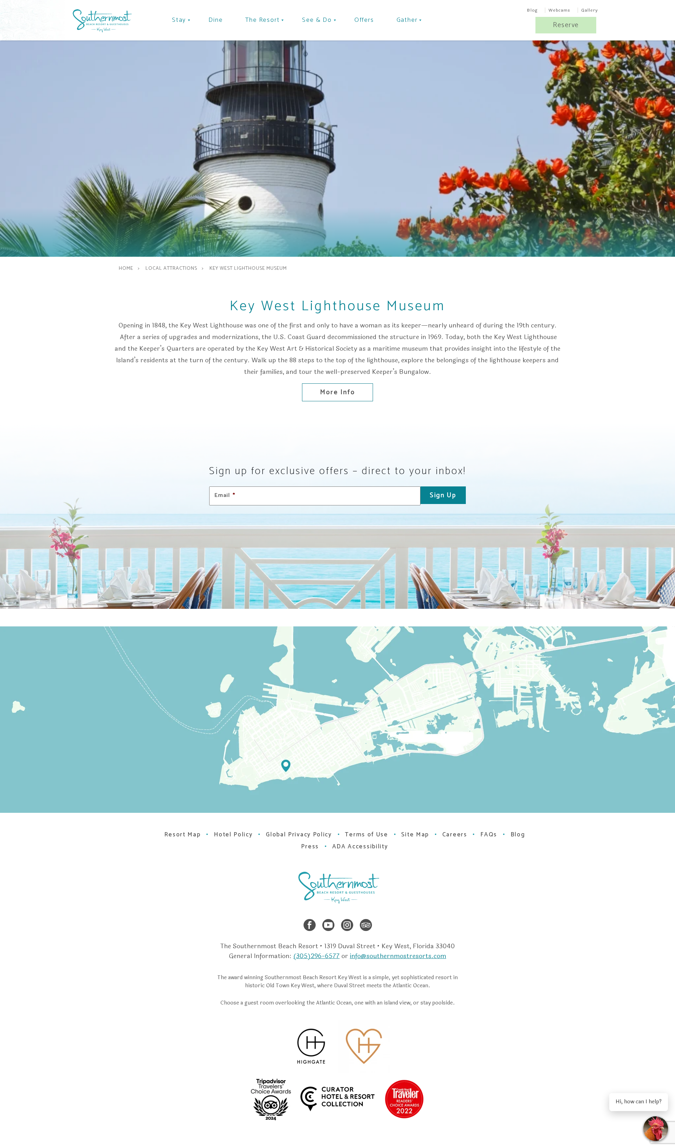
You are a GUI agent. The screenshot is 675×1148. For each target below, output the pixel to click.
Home (126, 269)
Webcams (559, 10)
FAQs (488, 835)
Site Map (415, 835)
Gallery (589, 10)
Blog (532, 10)
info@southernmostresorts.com (398, 956)
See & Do (317, 20)
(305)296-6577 (316, 956)
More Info (337, 392)
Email (224, 495)
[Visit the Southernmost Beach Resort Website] (101, 20)
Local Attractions (171, 269)
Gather (407, 20)
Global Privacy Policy (299, 835)
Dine (215, 20)
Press (310, 847)
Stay (179, 20)
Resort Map (182, 835)
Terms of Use (366, 835)
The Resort (262, 20)
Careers (454, 835)
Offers (364, 20)
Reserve (566, 25)
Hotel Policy (233, 835)
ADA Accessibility (360, 847)
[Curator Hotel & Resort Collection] (360, 1099)
